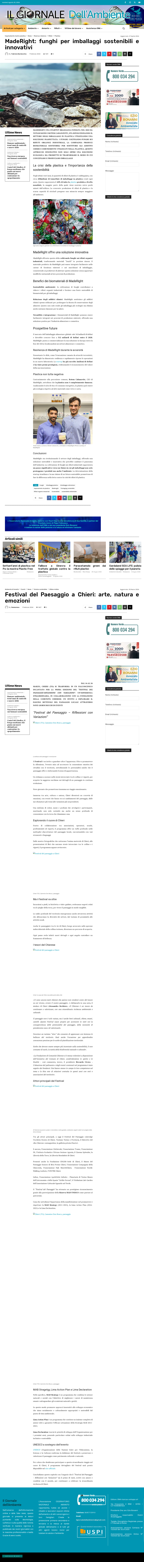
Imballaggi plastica (52, 485)
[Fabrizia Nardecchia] (7, 54)
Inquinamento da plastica (42, 488)
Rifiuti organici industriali (42, 491)
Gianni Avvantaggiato (44, 576)
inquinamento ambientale (15, 139)
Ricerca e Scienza (40, 36)
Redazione (30, 572)
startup (59, 361)
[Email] (130, 54)
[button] (123, 28)
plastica (73, 182)
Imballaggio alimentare (67, 485)
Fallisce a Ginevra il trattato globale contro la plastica (54, 568)
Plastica (57, 36)
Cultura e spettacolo (13, 163)
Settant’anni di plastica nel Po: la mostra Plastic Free (19, 567)
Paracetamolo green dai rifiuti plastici (90, 567)
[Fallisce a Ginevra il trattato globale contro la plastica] (54, 552)
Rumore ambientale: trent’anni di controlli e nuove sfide (16, 145)
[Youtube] (139, 2)
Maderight (55, 488)
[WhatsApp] (119, 54)
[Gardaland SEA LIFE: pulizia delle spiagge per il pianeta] (125, 552)
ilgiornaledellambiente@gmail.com (90, 1520)
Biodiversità (77, 572)
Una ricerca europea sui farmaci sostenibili (17, 157)
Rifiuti (50, 36)
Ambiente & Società (115, 572)
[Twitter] (134, 2)
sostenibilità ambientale (69, 491)
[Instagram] (130, 2)
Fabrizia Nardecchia (18, 54)
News (30, 36)
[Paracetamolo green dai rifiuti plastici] (90, 552)
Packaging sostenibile (67, 488)
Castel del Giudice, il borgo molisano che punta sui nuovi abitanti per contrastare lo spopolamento (16, 172)
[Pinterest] (109, 54)
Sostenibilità (55, 491)
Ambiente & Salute (13, 152)
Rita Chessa (86, 572)
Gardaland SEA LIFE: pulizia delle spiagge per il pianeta (125, 567)
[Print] (125, 54)
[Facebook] (125, 2)
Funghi (42, 485)
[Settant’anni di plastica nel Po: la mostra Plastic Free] (19, 552)
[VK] (114, 54)
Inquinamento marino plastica (15, 36)
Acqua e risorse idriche (9, 572)
